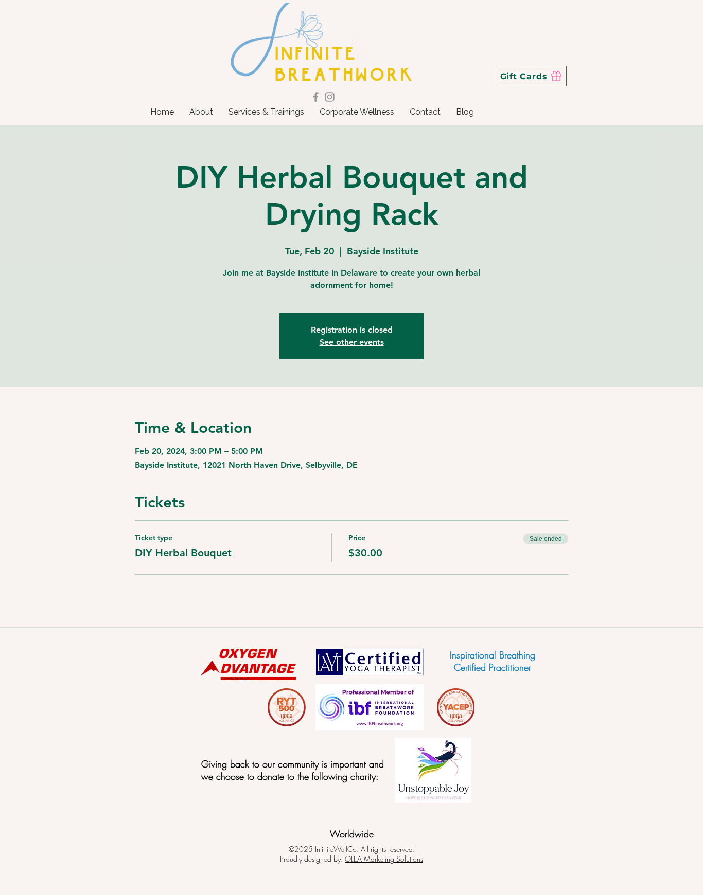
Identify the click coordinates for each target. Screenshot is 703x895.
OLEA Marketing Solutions (384, 859)
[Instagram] (329, 96)
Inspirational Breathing (492, 655)
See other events (352, 342)
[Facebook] (315, 96)
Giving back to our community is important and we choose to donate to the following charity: (292, 770)
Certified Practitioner (492, 667)
